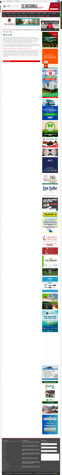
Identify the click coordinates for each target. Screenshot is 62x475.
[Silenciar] (55, 29)
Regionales (44, 13)
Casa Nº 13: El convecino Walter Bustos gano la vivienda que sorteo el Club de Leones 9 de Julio (30, 446)
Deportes (23, 13)
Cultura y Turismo (32, 15)
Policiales (13, 13)
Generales (8, 13)
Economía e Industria (12, 15)
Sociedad (4, 15)
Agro (28, 13)
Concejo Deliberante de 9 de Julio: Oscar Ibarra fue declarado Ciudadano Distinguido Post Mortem (31, 450)
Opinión (47, 15)
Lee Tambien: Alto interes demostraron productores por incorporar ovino (17, 48)
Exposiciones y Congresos (22, 15)
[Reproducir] (42, 29)
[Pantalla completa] (57, 29)
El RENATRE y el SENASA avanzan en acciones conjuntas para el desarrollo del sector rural (30, 458)
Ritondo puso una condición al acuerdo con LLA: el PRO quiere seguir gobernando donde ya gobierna (31, 467)
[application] (50, 26)
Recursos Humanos (41, 15)
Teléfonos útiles (9, 1)
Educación (54, 13)
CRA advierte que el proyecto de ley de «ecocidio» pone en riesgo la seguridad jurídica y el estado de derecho (31, 454)
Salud (49, 13)
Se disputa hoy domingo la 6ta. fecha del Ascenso (31, 442)
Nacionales (33, 13)
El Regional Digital (19, 473)
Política (18, 13)
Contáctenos (16, 1)
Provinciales (38, 13)
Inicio (4, 1)
